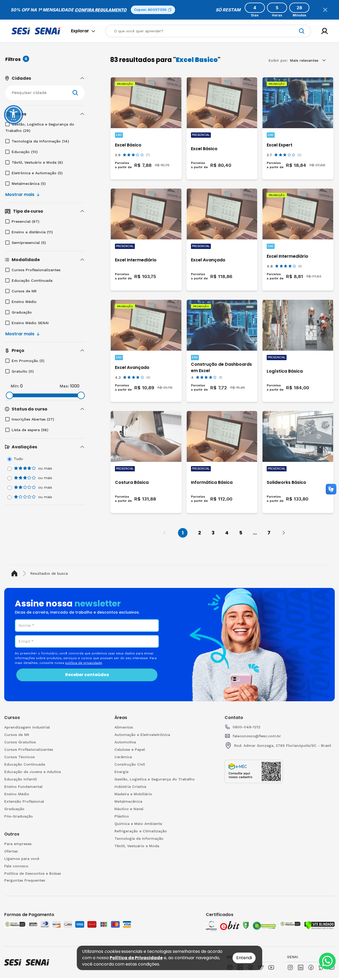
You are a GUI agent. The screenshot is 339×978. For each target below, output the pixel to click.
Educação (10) (25, 152)
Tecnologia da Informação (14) (40, 141)
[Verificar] (319, 925)
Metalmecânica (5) (29, 183)
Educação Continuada (32, 280)
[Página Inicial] (15, 573)
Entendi (244, 958)
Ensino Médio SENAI (30, 323)
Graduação (22, 312)
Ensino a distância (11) (32, 232)
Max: (64, 385)
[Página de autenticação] (324, 31)
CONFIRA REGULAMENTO (101, 10)
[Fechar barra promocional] (325, 10)
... (255, 532)
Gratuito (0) (23, 371)
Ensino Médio (24, 302)
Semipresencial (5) (29, 242)
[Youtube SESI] (271, 967)
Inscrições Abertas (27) (33, 419)
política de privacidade (83, 663)
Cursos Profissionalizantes (36, 270)
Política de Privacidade (136, 958)
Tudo (18, 459)
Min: (15, 385)
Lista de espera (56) (30, 430)
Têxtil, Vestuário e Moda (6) (37, 162)
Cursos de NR (24, 291)
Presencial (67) (25, 221)
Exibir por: (278, 60)
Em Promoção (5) (28, 361)
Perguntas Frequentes (24, 880)
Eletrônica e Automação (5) (37, 173)
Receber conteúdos (87, 675)
